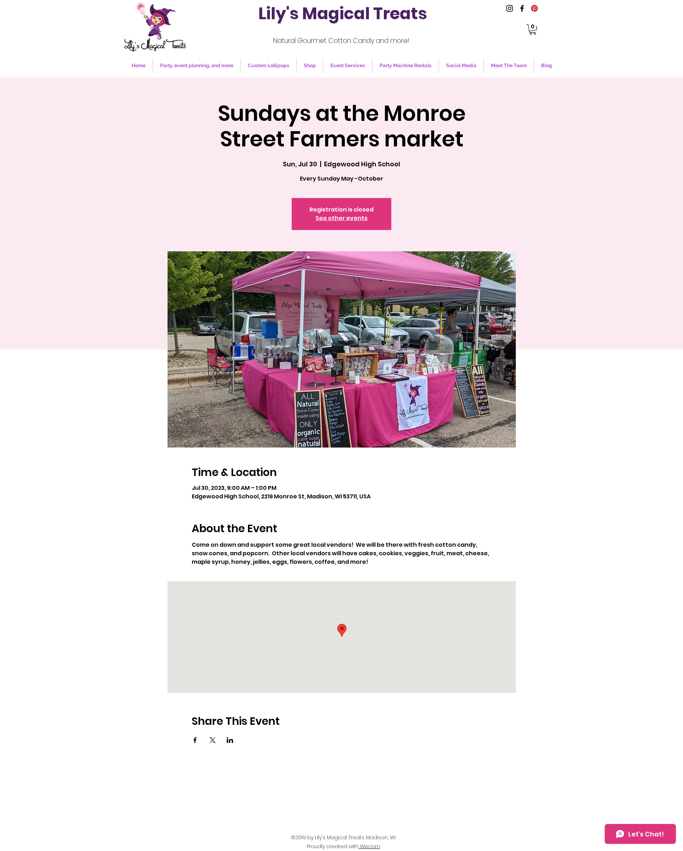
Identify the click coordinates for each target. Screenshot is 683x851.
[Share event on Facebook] (195, 740)
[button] (532, 29)
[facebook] (522, 8)
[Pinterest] (534, 8)
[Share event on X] (212, 740)
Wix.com (369, 846)
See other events (341, 218)
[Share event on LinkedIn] (230, 740)
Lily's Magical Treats (342, 13)
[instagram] (509, 8)
